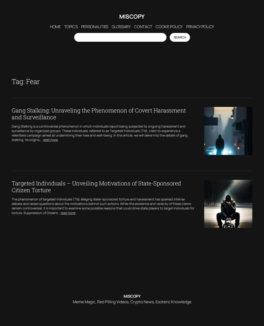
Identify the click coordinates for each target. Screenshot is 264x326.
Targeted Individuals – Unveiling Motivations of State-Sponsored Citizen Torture (96, 187)
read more (50, 140)
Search (180, 37)
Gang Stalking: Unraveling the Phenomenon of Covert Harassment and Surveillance (99, 114)
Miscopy (132, 16)
